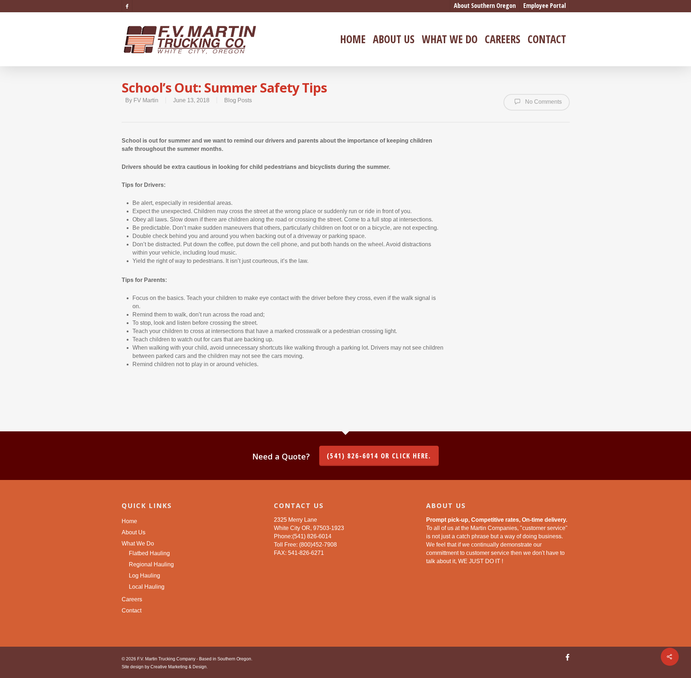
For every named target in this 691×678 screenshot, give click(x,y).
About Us (394, 39)
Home (353, 39)
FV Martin (146, 100)
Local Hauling (146, 587)
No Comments (543, 102)
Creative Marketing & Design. (179, 666)
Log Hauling (144, 576)
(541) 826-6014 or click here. (379, 456)
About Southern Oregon (485, 5)
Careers (502, 39)
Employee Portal (544, 5)
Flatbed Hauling (149, 553)
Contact (547, 39)
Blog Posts (238, 100)
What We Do (450, 39)
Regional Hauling (151, 564)
